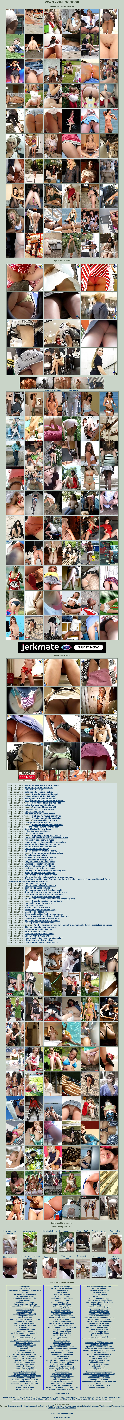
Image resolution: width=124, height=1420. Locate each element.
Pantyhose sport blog (31, 1406)
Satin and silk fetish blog (90, 1406)
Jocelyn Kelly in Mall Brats (37, 936)
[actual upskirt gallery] (109, 107)
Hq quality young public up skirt (46, 836)
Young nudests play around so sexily (42, 785)
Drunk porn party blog (15, 1406)
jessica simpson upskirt (99, 1337)
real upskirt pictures (34, 905)
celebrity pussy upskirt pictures (39, 805)
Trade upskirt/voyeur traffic (62, 1413)
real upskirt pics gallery (35, 884)
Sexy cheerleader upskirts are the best (42, 921)
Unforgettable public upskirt (38, 822)
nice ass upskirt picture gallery (39, 940)
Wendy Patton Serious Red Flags (40, 866)
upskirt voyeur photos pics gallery (40, 886)
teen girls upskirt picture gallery (39, 809)
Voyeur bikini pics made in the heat (41, 875)
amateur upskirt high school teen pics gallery (45, 842)
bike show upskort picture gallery (40, 910)
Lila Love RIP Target (34, 790)
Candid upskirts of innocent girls (47, 901)
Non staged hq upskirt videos (45, 807)
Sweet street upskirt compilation (39, 864)
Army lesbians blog (74, 1406)
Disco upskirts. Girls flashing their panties (44, 914)
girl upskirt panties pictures (37, 888)
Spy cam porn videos (40, 1397)
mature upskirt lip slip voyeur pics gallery (44, 938)
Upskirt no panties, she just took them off (44, 894)
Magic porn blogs (46, 1406)
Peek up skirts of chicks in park (39, 923)
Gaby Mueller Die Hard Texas (38, 829)
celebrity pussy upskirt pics (37, 831)
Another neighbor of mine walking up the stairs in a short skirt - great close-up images (73, 925)
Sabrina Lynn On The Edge (37, 907)
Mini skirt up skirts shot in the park (40, 857)
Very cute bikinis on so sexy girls (40, 862)
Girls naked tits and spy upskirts (47, 803)
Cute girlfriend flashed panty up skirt (41, 942)
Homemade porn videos (86, 1397)
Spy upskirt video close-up (44, 820)
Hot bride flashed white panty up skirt (42, 827)
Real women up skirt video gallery (47, 853)
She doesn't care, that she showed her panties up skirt (50, 899)
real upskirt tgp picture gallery (38, 903)
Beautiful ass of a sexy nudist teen (40, 846)
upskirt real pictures (34, 833)
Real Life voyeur (56, 1399)
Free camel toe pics (60, 1406)
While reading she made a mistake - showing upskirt (49, 877)
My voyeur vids (27, 1399)
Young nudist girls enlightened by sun (42, 844)
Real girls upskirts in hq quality (46, 897)
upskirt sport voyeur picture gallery (41, 851)
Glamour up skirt (69, 1399)
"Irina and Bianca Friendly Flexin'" (40, 796)
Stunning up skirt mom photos (39, 788)
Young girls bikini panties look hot (40, 798)
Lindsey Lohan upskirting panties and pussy (45, 870)
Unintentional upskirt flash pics (39, 929)
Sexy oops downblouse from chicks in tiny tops (47, 916)
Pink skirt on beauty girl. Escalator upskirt (44, 890)
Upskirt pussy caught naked (45, 794)
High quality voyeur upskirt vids (46, 816)
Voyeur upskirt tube (62, 1393)
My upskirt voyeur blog (41, 1399)
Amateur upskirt (71, 1397)
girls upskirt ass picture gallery (39, 792)
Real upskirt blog (57, 1397)
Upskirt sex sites (9, 1397)
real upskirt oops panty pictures (39, 840)
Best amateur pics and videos (102, 1399)
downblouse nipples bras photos (40, 814)
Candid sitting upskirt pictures (39, 860)
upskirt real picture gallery (37, 849)
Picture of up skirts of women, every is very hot (46, 838)
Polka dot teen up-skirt (35, 931)
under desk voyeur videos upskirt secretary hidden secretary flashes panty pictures (62, 1338)
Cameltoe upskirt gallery (36, 855)
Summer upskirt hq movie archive (47, 825)
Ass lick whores (105, 1406)
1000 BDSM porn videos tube (66, 1408)
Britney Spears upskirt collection (40, 873)
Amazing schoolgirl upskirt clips (47, 818)
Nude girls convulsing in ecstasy (40, 868)
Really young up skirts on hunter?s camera (45, 801)
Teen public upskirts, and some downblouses (46, 892)
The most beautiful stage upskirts (40, 927)
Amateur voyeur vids (83, 1399)
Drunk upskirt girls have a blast (39, 934)
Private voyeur (24, 1397)
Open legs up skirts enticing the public (42, 918)
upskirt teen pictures (34, 812)
